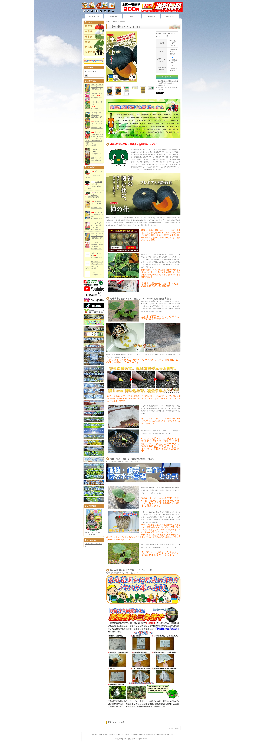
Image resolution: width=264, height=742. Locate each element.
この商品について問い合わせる (168, 81)
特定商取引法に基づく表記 (165, 735)
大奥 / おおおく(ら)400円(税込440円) (97, 255)
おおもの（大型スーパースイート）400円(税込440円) (97, 87)
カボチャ (122, 22)
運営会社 (94, 735)
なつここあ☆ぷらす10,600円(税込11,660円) (93, 185)
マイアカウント (94, 16)
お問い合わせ (170, 16)
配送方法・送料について (147, 735)
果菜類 (115, 22)
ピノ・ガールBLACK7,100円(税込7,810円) (93, 195)
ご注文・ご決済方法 (131, 735)
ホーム (132, 16)
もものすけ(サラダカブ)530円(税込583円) (97, 95)
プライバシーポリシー (116, 735)
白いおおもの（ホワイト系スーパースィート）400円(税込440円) (94, 265)
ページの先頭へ (174, 728)
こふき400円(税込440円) (97, 273)
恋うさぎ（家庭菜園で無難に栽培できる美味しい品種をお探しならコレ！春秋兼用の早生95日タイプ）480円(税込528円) (94, 138)
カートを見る (113, 16)
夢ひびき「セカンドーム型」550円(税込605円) (97, 115)
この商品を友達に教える (166, 83)
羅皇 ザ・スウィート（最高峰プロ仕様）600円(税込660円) (97, 245)
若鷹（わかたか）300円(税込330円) (97, 159)
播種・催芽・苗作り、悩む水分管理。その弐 (132, 458)
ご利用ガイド (151, 16)
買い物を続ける (163, 85)
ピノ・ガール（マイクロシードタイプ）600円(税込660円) (97, 226)
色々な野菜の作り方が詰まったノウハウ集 (131, 570)
